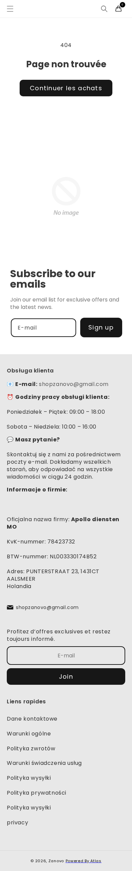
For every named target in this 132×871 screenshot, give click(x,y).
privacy (17, 822)
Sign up (101, 327)
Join (66, 676)
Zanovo (56, 861)
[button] (10, 8)
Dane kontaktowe (32, 719)
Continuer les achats (66, 88)
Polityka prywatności (36, 793)
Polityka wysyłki (29, 778)
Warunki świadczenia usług (44, 763)
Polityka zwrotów (31, 748)
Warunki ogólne (29, 733)
